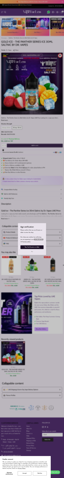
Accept (25, 473)
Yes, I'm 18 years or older (32, 247)
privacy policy (27, 241)
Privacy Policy (22, 468)
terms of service (38, 239)
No (32, 251)
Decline (40, 473)
